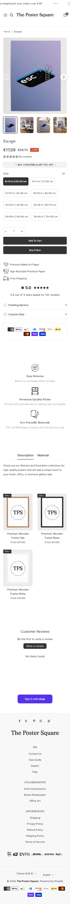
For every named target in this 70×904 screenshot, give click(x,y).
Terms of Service (35, 841)
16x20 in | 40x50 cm (44, 193)
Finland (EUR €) (25, 873)
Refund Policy (35, 829)
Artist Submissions (35, 788)
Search (35, 765)
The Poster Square (28, 881)
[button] (10, 156)
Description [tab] (25, 455)
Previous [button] (6, 77)
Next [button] (63, 77)
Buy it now (35, 250)
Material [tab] (43, 455)
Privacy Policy (35, 823)
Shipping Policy (35, 835)
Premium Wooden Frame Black (52, 536)
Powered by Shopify (51, 881)
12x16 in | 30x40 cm (16, 193)
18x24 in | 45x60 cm (16, 204)
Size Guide (35, 759)
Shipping (35, 817)
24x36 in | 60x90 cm (16, 216)
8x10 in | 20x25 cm (16, 181)
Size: (6, 173)
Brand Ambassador (35, 794)
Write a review (35, 646)
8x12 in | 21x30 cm (42, 181)
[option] (35, 76)
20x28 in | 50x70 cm (44, 204)
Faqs (35, 771)
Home (7, 31)
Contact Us (35, 753)
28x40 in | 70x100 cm (46, 216)
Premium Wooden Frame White (18, 591)
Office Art (35, 800)
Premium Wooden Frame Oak (18, 536)
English (46, 874)
